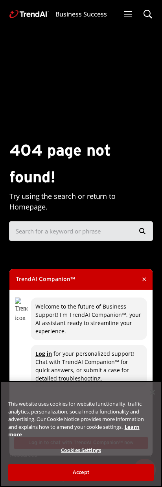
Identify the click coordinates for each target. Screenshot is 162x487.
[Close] (152, 392)
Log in (43, 353)
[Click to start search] (142, 231)
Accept (81, 472)
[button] (128, 14)
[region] (81, 434)
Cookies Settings (81, 450)
